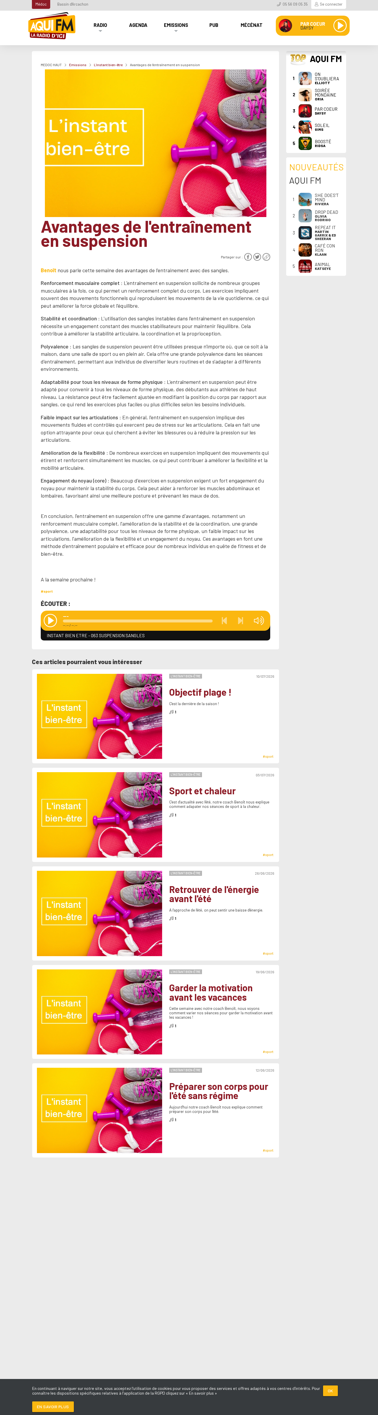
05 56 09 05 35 (295, 4)
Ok (330, 1390)
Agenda (138, 25)
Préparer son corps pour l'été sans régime (218, 1091)
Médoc (41, 4)
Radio (100, 25)
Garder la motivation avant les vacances (211, 992)
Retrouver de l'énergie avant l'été (214, 894)
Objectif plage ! (200, 692)
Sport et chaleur (202, 790)
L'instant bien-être (108, 65)
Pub (213, 25)
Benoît (48, 270)
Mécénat (252, 25)
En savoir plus (53, 1406)
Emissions (176, 25)
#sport (47, 591)
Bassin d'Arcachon (72, 4)
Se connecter (331, 4)
